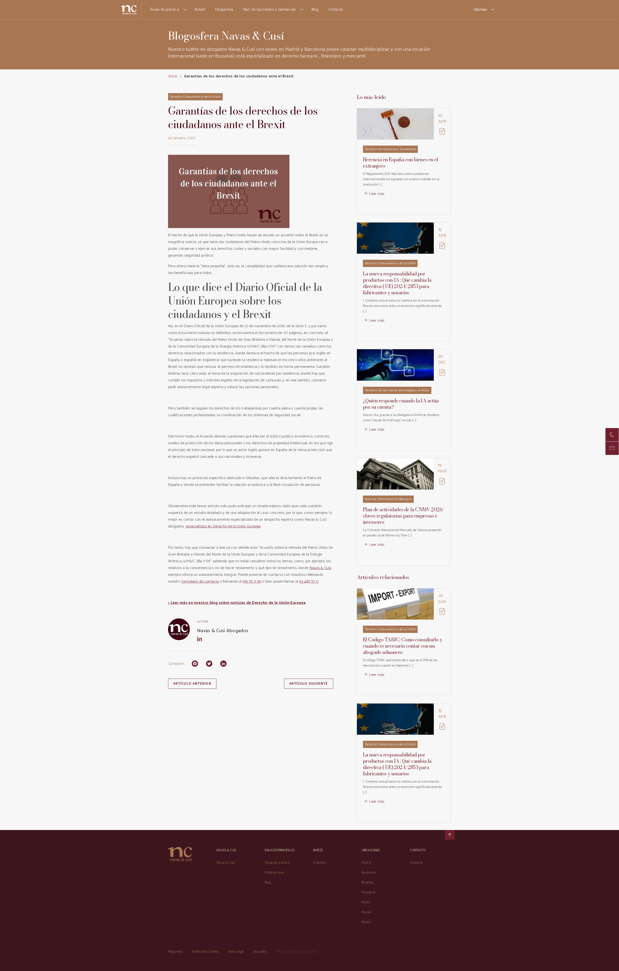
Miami (365, 902)
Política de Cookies (205, 952)
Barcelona (368, 872)
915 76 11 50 (252, 581)
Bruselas (367, 882)
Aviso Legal (236, 952)
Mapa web (175, 952)
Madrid (366, 863)
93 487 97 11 (308, 581)
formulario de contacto (200, 581)
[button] (185, 9)
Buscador (260, 952)
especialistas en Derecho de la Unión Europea (223, 526)
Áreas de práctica (164, 9)
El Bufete (319, 863)
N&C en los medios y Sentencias (269, 9)
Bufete (199, 9)
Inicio (173, 76)
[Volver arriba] (450, 835)
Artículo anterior (192, 684)
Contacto (335, 9)
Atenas (366, 912)
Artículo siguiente (308, 684)
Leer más (376, 194)
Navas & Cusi (225, 863)
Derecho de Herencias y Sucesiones (390, 149)
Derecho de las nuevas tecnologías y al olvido (397, 390)
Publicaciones (274, 872)
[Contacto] (612, 434)
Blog (314, 9)
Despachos (224, 9)
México (366, 922)
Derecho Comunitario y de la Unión (195, 97)
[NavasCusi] (129, 9)
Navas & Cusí (321, 568)
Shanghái (368, 892)
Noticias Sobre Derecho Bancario (388, 499)
